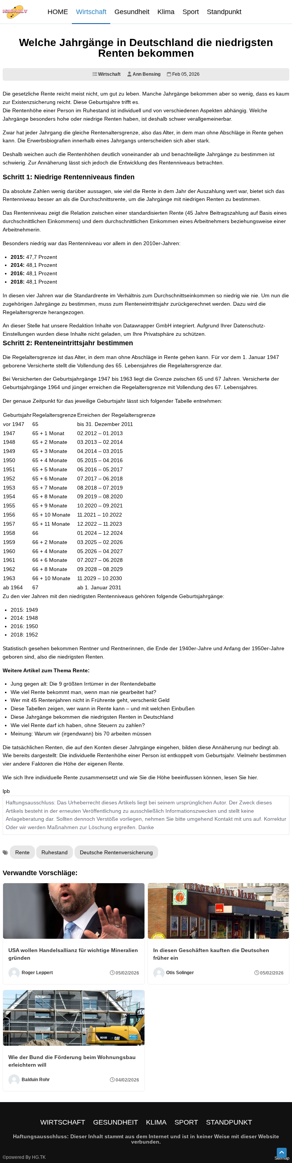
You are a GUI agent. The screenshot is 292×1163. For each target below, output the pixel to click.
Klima (156, 1122)
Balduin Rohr (36, 1079)
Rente (22, 852)
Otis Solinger (180, 972)
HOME (58, 12)
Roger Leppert (37, 972)
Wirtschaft (109, 74)
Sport (186, 1122)
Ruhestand (54, 852)
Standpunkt (229, 1122)
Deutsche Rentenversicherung (116, 852)
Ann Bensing (146, 74)
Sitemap (282, 1158)
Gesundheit (115, 1122)
